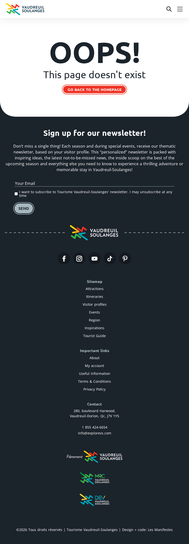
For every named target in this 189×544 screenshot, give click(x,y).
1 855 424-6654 (94, 427)
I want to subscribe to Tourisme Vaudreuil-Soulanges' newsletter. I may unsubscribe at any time (95, 194)
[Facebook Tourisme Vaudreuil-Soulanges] (64, 258)
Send (23, 208)
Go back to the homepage (95, 89)
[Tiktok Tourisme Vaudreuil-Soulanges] (110, 258)
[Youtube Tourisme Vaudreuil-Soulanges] (94, 258)
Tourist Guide (94, 335)
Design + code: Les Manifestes (147, 529)
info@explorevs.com (94, 433)
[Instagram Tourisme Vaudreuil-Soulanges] (79, 258)
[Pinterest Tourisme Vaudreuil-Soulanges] (125, 258)
